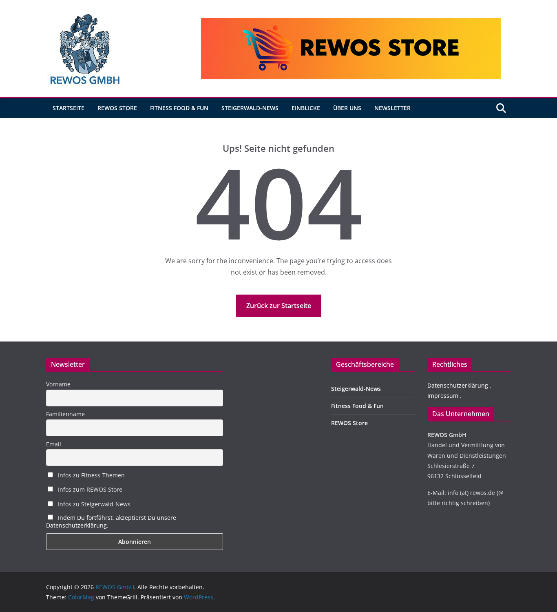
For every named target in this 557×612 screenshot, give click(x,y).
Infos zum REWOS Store (89, 489)
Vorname (58, 384)
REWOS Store (117, 108)
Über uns (347, 108)
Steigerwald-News (249, 108)
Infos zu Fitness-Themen (90, 475)
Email (53, 444)
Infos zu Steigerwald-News (93, 504)
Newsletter (392, 108)
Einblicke (306, 108)
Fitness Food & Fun (179, 108)
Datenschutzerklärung (457, 385)
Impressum (442, 395)
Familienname (65, 414)
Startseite (68, 108)
